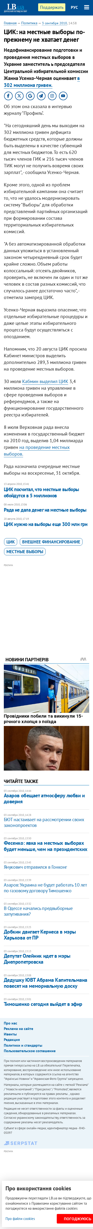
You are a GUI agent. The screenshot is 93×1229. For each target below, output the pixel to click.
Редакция (12, 1039)
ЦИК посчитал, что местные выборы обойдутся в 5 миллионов (41, 492)
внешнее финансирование (51, 542)
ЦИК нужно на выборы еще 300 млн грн (46, 524)
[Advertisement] (46, 604)
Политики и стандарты (23, 1045)
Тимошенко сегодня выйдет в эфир (43, 1004)
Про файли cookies (20, 1218)
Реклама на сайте (18, 1028)
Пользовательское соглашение (30, 1050)
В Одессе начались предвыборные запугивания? (38, 911)
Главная (10, 23)
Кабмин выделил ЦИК (45, 381)
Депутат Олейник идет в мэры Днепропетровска (37, 958)
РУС (74, 7)
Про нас (10, 1023)
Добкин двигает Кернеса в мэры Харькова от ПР (40, 934)
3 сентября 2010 (54, 23)
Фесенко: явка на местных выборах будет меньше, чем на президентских (46, 846)
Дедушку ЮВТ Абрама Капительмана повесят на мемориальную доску (45, 983)
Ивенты (10, 1034)
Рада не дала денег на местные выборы (45, 510)
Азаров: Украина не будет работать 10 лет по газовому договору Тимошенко (45, 888)
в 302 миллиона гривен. (42, 81)
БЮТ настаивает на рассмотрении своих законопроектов (44, 822)
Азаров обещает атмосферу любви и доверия (44, 798)
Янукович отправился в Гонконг (35, 867)
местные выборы (24, 551)
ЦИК (10, 542)
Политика (29, 23)
